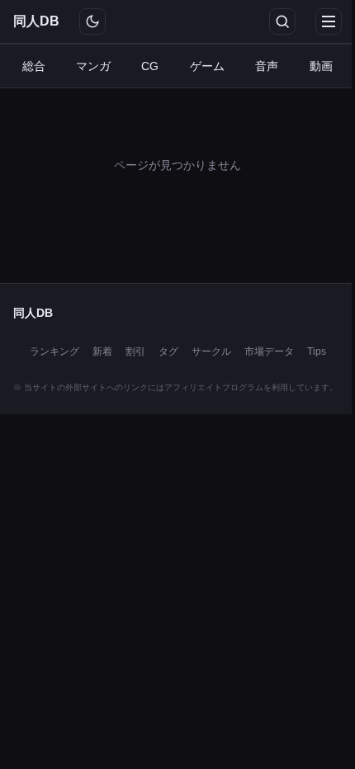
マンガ (93, 66)
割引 (135, 351)
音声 (266, 66)
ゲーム (207, 66)
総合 (33, 66)
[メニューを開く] (328, 21)
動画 (321, 66)
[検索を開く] (282, 21)
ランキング (54, 351)
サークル (211, 351)
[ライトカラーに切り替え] (92, 21)
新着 (102, 351)
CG (150, 66)
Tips (316, 351)
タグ (168, 351)
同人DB (36, 21)
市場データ (269, 351)
